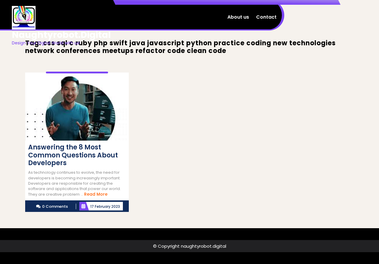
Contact (266, 17)
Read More (95, 194)
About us (238, 17)
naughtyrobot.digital (61, 34)
